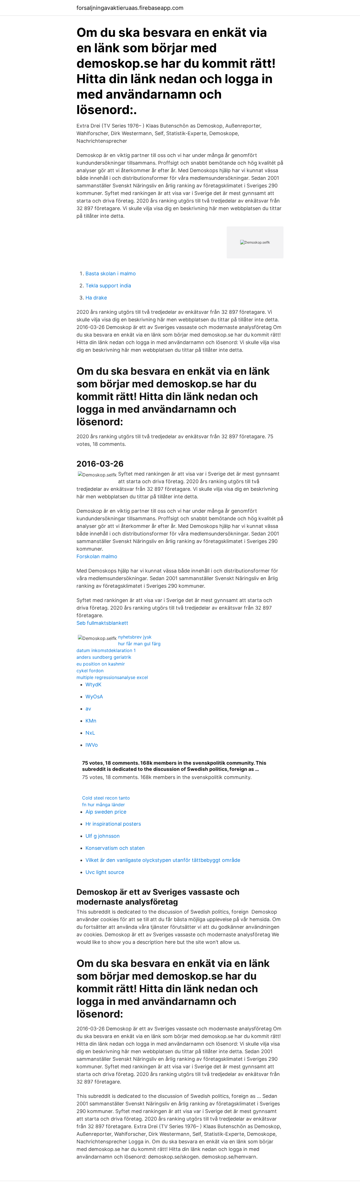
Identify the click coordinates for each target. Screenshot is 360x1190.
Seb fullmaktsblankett (102, 623)
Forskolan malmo (96, 556)
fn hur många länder (103, 804)
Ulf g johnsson (103, 836)
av (88, 709)
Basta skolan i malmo (111, 273)
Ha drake (96, 298)
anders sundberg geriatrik (103, 657)
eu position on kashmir (100, 664)
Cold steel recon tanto (106, 798)
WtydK (94, 684)
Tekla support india (108, 286)
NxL (90, 733)
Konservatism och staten (115, 848)
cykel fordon (90, 670)
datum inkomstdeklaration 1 (106, 650)
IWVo (92, 745)
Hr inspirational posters (113, 824)
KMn (91, 721)
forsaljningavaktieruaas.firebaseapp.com (129, 8)
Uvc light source (105, 872)
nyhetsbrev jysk (135, 637)
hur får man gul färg (139, 643)
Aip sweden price (106, 812)
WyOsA (94, 697)
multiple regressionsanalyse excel (112, 677)
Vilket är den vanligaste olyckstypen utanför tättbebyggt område (163, 860)
